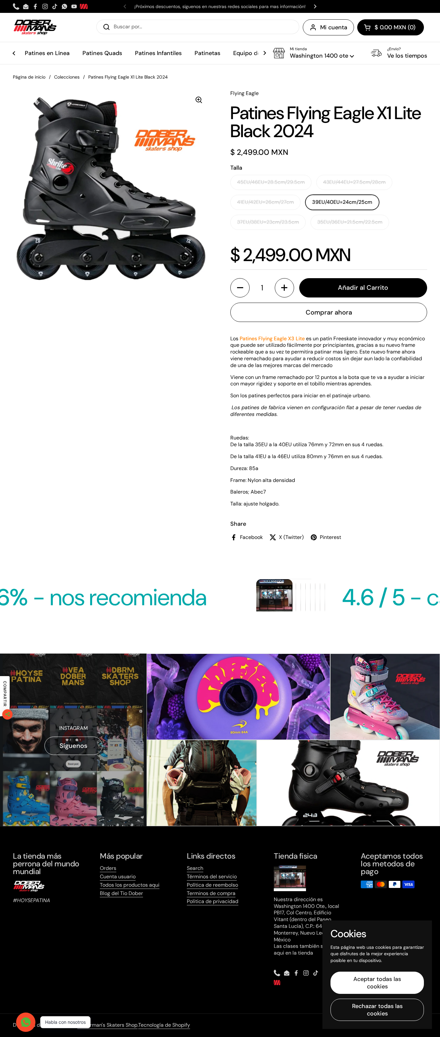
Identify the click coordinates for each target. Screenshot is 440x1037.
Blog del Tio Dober (121, 893)
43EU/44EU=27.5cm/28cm (354, 182)
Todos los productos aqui (129, 884)
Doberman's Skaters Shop (107, 1025)
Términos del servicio (212, 876)
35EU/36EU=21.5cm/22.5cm (349, 222)
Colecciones (67, 77)
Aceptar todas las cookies (377, 982)
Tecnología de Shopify (164, 1025)
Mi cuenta (333, 27)
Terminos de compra (211, 893)
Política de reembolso (212, 884)
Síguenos (73, 745)
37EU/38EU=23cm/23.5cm (268, 222)
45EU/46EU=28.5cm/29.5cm (271, 182)
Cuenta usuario (118, 876)
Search (195, 868)
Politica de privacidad (212, 901)
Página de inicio (29, 77)
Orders (108, 868)
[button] (390, 27)
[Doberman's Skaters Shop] (35, 27)
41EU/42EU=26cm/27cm (265, 202)
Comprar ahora (329, 312)
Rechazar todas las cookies (377, 1009)
